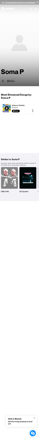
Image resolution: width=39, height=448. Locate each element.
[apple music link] (10, 81)
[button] (37, 2)
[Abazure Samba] (7, 108)
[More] (32, 110)
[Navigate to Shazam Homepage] (7, 8)
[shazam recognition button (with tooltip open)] (32, 433)
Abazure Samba (18, 105)
